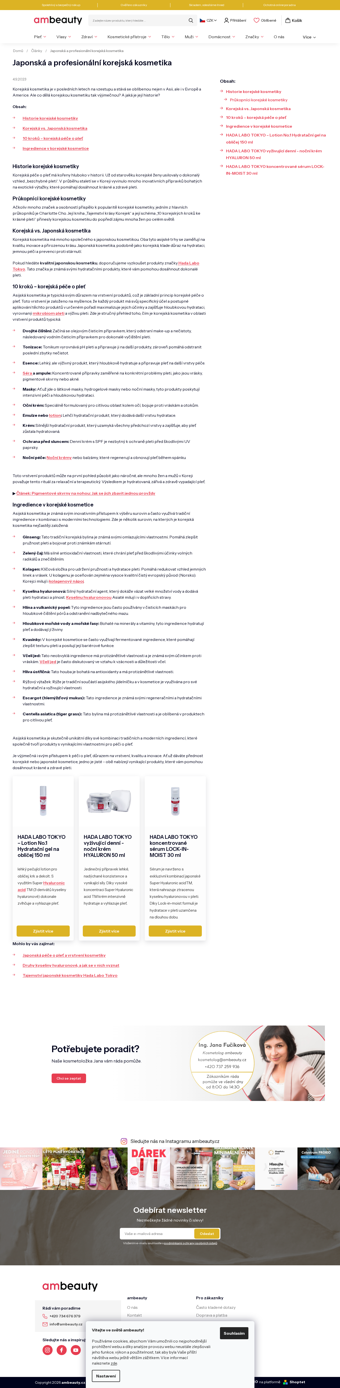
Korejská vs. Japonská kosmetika (55, 128)
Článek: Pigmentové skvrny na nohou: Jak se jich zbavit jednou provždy (85, 493)
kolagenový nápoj (66, 581)
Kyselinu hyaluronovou (88, 597)
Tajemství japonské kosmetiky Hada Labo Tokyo (70, 975)
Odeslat (207, 1233)
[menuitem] (40, 36)
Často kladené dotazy (216, 1307)
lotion (55, 415)
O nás (132, 1307)
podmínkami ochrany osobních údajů (190, 1243)
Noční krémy (59, 457)
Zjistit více (43, 931)
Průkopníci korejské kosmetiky (258, 99)
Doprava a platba (211, 1315)
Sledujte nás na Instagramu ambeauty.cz (175, 1141)
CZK (210, 20)
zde (114, 1363)
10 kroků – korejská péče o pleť (53, 138)
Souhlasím (234, 1333)
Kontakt (134, 1315)
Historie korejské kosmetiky (50, 118)
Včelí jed (48, 661)
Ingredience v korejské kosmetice (56, 148)
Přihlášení (238, 20)
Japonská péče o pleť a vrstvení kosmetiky (64, 955)
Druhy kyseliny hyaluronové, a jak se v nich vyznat (71, 965)
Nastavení (106, 1375)
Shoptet (297, 1382)
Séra (28, 373)
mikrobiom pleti (48, 313)
